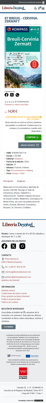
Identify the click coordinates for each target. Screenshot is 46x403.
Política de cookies (9, 302)
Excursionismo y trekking (22, 170)
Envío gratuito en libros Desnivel (15, 296)
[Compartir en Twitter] (12, 94)
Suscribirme (8, 327)
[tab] (8, 182)
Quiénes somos (8, 290)
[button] (35, 8)
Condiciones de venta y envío (14, 293)
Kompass (19, 158)
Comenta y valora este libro (16, 104)
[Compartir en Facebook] (6, 94)
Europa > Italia (18, 173)
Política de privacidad (10, 299)
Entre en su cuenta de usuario (30, 2)
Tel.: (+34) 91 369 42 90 (14, 267)
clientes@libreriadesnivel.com (17, 272)
